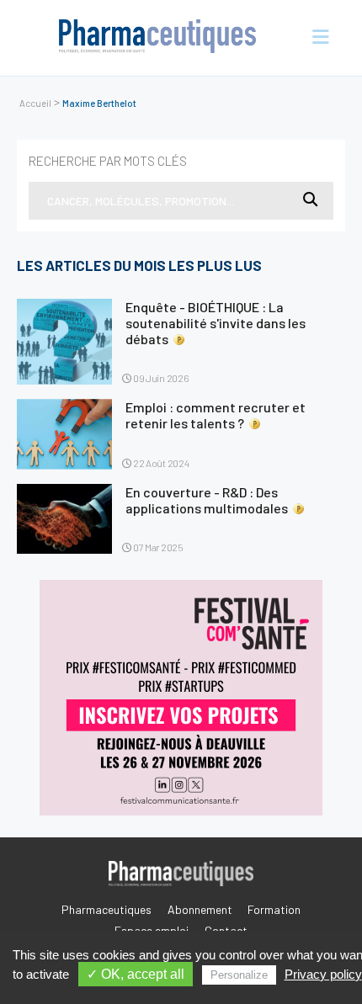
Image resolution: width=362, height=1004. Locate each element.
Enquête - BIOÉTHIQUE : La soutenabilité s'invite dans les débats (215, 323)
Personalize (239, 975)
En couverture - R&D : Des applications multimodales (206, 500)
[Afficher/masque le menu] (313, 38)
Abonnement (200, 909)
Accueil (35, 103)
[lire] (64, 342)
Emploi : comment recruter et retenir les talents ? (215, 415)
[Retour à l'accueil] (157, 38)
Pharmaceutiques (106, 909)
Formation (274, 909)
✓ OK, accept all (135, 974)
